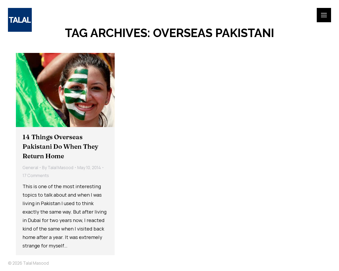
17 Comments (36, 175)
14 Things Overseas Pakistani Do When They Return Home (61, 146)
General (30, 167)
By (57, 167)
